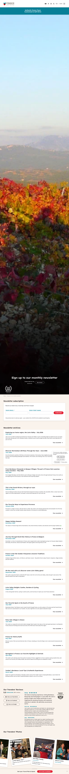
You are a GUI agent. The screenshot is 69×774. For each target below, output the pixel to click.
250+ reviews (17, 692)
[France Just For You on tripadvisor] (46, 4)
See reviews (39, 382)
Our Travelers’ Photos (13, 732)
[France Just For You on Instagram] (51, 4)
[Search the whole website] (54, 4)
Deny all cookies (60, 459)
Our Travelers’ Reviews (13, 690)
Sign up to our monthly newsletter (14, 395)
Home (5, 395)
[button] (67, 771)
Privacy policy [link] (64, 462)
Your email (10, 410)
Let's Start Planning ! (45, 771)
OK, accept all (61, 456)
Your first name (35, 410)
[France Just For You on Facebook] (48, 4)
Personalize (57, 462)
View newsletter (57, 442)
